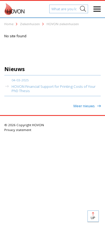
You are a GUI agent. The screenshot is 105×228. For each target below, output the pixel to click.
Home (8, 24)
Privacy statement (17, 130)
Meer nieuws (85, 105)
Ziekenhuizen (30, 24)
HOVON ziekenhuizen (63, 24)
